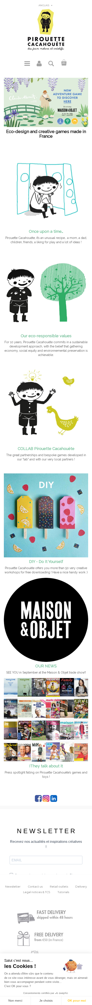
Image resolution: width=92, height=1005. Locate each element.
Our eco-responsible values (46, 336)
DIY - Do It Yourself (46, 561)
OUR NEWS (46, 666)
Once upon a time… (46, 231)
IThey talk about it (46, 766)
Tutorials (63, 892)
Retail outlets (59, 886)
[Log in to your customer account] (39, 65)
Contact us (35, 886)
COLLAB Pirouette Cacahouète (46, 448)
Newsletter (13, 886)
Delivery (81, 886)
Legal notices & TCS (36, 892)
